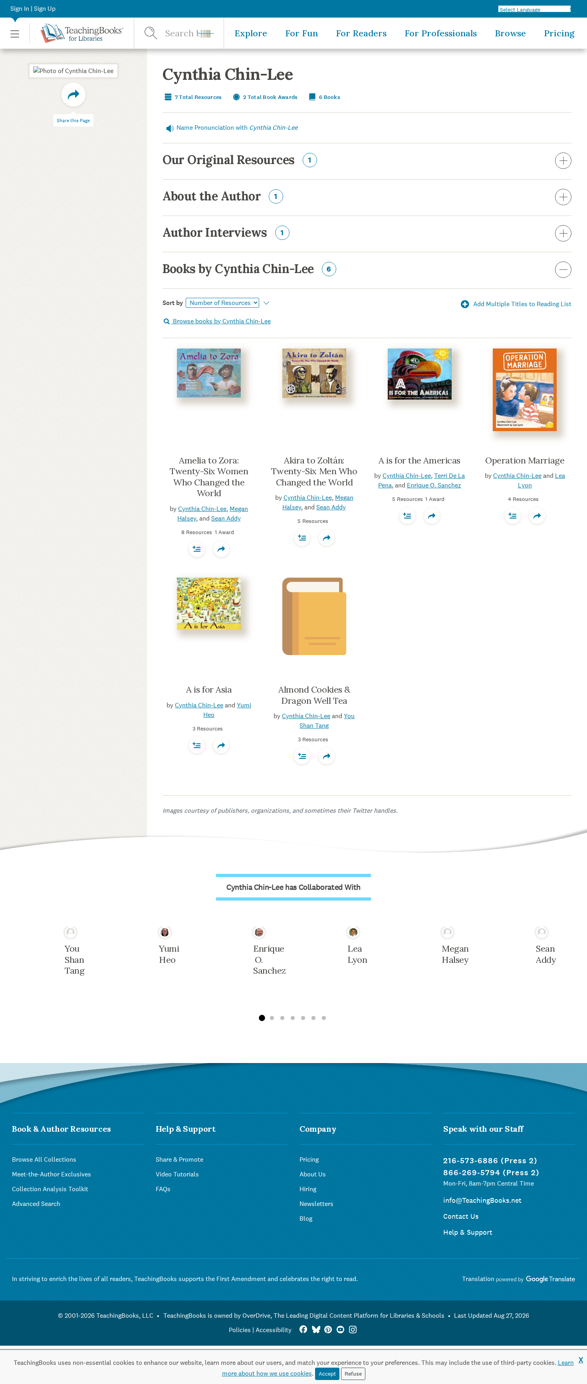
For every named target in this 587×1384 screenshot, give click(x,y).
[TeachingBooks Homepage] (76, 33)
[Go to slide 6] (313, 1018)
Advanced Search (36, 1204)
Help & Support (467, 1232)
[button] (14, 33)
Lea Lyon (357, 954)
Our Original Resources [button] (237, 160)
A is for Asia (209, 689)
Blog (305, 1218)
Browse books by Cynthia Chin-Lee (221, 321)
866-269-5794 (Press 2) (491, 1172)
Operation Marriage (524, 460)
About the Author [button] (220, 197)
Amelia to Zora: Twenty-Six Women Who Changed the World (209, 477)
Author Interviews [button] (223, 233)
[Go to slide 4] (293, 1018)
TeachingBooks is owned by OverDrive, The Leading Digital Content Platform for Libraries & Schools (303, 1315)
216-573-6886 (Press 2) (490, 1160)
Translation (479, 1279)
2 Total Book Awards (270, 97)
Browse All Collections (44, 1159)
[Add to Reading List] (197, 549)
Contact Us (460, 1216)
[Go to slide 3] (282, 1018)
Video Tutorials (177, 1174)
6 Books (329, 97)
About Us (312, 1174)
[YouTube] (340, 1330)
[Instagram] (352, 1330)
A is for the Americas (419, 460)
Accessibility (274, 1330)
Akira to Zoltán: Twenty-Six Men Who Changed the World (314, 471)
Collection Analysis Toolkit (50, 1189)
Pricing (559, 33)
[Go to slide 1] (262, 1018)
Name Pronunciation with (236, 127)
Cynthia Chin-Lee (202, 509)
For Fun (301, 33)
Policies (240, 1330)
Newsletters (316, 1204)
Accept (327, 1373)
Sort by (173, 303)
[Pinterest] (328, 1330)
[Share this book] (221, 549)
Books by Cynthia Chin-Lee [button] (247, 269)
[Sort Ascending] (265, 303)
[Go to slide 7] (324, 1018)
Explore (250, 33)
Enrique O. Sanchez (434, 485)
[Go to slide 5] (303, 1018)
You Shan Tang (74, 959)
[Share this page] (73, 95)
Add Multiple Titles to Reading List (521, 304)
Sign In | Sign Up (33, 8)
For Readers (361, 33)
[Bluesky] (315, 1330)
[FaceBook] (303, 1330)
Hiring (307, 1189)
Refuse (353, 1373)
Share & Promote (179, 1159)
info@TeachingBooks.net (482, 1200)
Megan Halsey (455, 954)
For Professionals (441, 33)
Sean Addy (226, 518)
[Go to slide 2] (272, 1018)
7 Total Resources (198, 97)
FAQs (163, 1189)
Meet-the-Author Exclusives (51, 1174)
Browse (510, 33)
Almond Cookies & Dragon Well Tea (314, 695)
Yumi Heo (169, 954)
